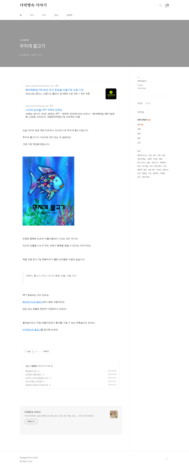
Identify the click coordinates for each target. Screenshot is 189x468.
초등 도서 (155, 163)
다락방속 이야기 (33, 5)
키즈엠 (158, 170)
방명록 (69, 15)
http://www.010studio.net (37, 106)
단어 (138, 173)
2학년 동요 (146, 177)
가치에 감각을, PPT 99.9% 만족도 (44, 109)
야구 (44, 15)
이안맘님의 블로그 (32, 329)
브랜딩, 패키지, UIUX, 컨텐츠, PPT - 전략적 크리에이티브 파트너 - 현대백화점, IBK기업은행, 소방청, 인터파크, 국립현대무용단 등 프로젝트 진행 (70, 115)
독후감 (162, 173)
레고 (138, 177)
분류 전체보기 (142, 120)
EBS (148, 163)
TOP (167, 459)
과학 (159, 155)
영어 (139, 133)
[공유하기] (33, 351)
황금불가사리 (31, 371)
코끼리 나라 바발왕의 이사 (36, 378)
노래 (149, 173)
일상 (56, 15)
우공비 (155, 159)
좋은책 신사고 (142, 155)
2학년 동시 (158, 166)
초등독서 (156, 173)
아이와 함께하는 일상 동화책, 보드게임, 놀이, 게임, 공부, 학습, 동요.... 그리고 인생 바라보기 (59, 416)
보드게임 (145, 166)
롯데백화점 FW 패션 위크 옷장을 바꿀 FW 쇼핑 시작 (54, 89)
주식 (32, 15)
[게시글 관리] (36, 351)
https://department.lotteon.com (39, 86)
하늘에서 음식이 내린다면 (36, 385)
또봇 (150, 155)
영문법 (144, 173)
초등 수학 (151, 170)
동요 (145, 170)
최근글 (139, 103)
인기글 (147, 103)
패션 (163, 155)
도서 (27, 366)
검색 (161, 5)
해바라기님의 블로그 (33, 302)
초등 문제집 (141, 159)
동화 (160, 159)
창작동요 (163, 163)
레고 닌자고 (141, 163)
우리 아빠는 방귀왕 (33, 381)
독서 (151, 166)
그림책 (149, 159)
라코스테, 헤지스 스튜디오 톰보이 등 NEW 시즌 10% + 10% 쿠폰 (57, 93)
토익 (164, 166)
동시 (154, 155)
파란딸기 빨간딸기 (33, 374)
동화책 (34, 366)
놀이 (139, 138)
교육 (139, 129)
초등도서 (165, 170)
